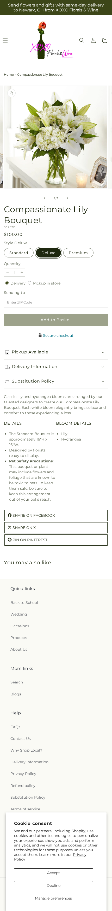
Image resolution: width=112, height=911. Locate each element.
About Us (18, 649)
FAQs (15, 727)
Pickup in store (46, 283)
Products (18, 637)
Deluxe (48, 252)
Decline (53, 885)
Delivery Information (29, 762)
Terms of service (25, 809)
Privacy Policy (23, 773)
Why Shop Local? (26, 750)
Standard (18, 252)
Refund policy (22, 785)
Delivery (18, 283)
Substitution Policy (27, 797)
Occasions (19, 626)
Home (9, 74)
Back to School (24, 602)
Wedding (18, 614)
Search (16, 682)
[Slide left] (44, 198)
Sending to (22, 292)
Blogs (15, 694)
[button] (82, 40)
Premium (78, 252)
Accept (53, 872)
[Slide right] (67, 198)
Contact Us (20, 738)
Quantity (12, 263)
